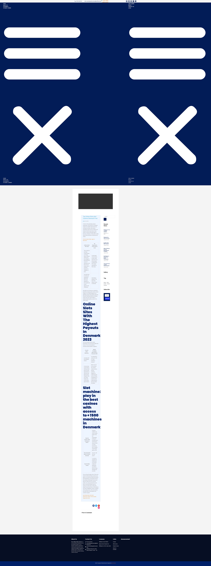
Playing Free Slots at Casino (107, 238)
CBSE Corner (131, 178)
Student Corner (7, 8)
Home (4, 178)
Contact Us (131, 6)
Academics (6, 181)
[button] (42, 94)
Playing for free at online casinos (107, 230)
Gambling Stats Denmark (88, 495)
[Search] (105, 219)
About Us (5, 179)
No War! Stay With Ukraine (106, 243)
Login (129, 8)
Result (129, 179)
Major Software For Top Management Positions (107, 250)
